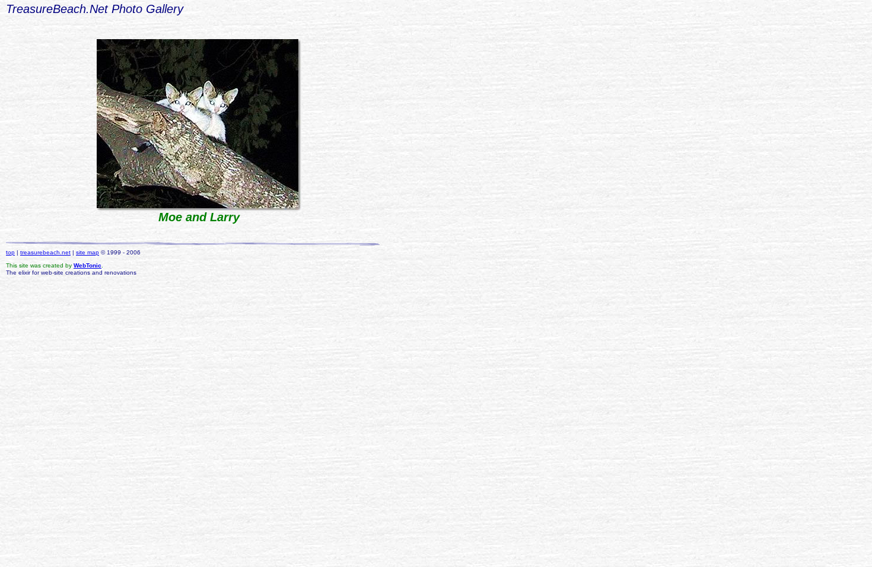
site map (87, 252)
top (10, 252)
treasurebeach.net (45, 252)
